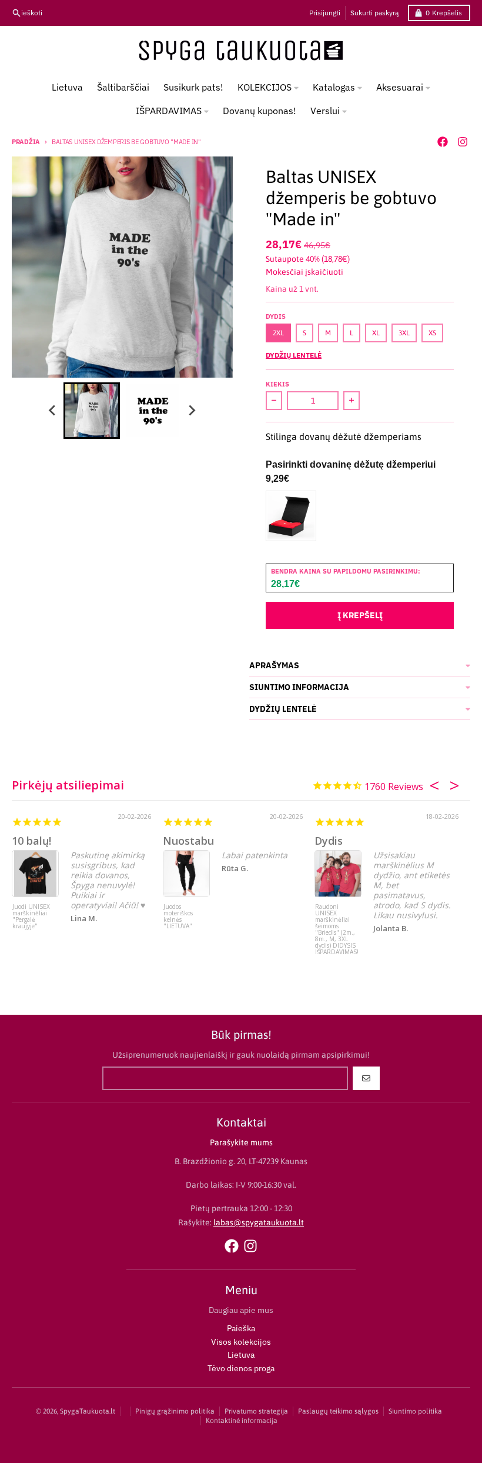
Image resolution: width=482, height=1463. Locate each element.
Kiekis (277, 384)
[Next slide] (191, 410)
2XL (278, 333)
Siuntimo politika (415, 1411)
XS (432, 333)
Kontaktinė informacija (241, 1421)
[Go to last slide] (53, 410)
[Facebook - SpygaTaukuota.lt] (442, 141)
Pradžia (26, 142)
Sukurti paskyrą (374, 12)
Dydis (328, 841)
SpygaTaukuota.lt (87, 1411)
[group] (91, 410)
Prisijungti (324, 12)
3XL (404, 333)
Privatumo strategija (256, 1411)
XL (376, 333)
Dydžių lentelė (294, 355)
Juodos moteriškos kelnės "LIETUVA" (178, 917)
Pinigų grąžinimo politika (175, 1411)
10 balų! (31, 841)
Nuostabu (188, 841)
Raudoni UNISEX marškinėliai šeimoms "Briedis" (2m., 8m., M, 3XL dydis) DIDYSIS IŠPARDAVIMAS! (337, 926)
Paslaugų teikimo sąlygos (338, 1411)
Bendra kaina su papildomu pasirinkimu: (345, 571)
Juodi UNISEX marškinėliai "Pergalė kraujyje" (31, 917)
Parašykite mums (241, 1142)
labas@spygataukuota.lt (258, 1222)
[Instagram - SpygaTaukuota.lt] (462, 141)
